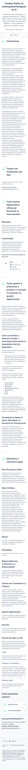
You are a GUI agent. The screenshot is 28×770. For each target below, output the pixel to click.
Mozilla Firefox (9, 384)
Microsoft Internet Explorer (12, 388)
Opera (6, 393)
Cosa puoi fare (13, 704)
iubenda (19, 753)
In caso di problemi (14, 710)
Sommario (15, 35)
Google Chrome (9, 383)
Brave (6, 392)
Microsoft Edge (9, 390)
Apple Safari (8, 386)
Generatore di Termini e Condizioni (9, 753)
